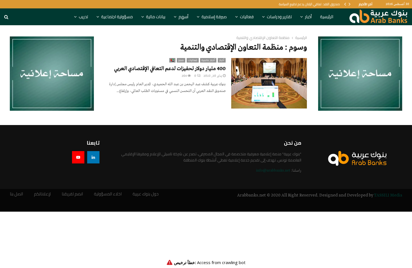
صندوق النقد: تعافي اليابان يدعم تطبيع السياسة (309, 4)
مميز (181, 60)
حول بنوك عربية (146, 194)
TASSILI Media (388, 195)
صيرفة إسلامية (214, 17)
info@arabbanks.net (273, 170)
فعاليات (247, 17)
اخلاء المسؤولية (108, 194)
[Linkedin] (93, 157)
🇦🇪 (172, 60)
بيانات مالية (155, 17)
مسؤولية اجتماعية (117, 17)
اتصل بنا (16, 194)
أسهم (183, 17)
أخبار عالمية (208, 60)
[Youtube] (78, 157)
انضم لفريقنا (72, 194)
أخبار (308, 17)
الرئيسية (326, 17)
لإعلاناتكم (42, 194)
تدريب (83, 17)
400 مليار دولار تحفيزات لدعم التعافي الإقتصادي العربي (170, 68)
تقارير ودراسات (279, 17)
